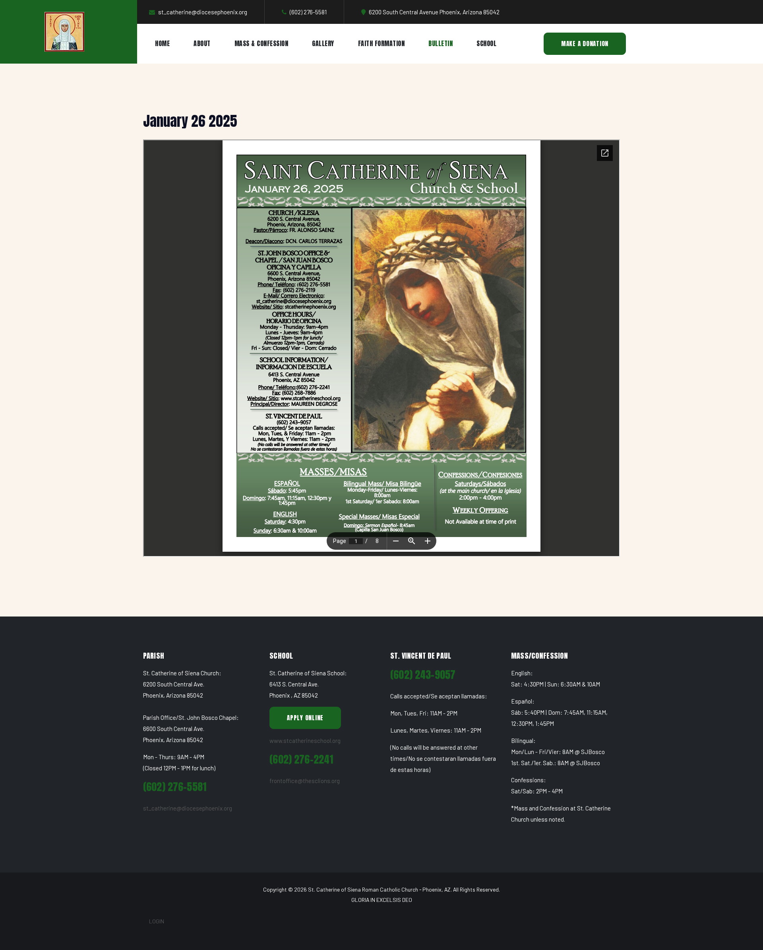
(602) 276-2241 (301, 759)
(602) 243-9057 (422, 674)
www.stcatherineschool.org (305, 740)
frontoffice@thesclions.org (304, 780)
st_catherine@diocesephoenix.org (187, 808)
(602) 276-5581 (174, 786)
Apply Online (305, 717)
